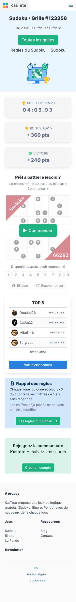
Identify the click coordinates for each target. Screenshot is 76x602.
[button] (71, 5)
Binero (10, 536)
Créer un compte (38, 467)
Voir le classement (38, 365)
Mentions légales (36, 574)
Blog (44, 531)
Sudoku (58, 50)
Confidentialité (38, 580)
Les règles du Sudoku (35, 421)
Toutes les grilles (38, 39)
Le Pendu (12, 540)
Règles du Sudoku (28, 50)
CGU (37, 568)
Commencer (40, 230)
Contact (47, 536)
